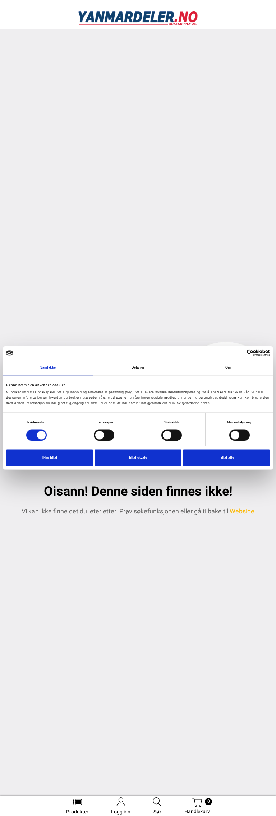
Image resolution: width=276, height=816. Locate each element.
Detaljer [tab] (138, 367)
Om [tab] (228, 367)
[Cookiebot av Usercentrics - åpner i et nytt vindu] (238, 353)
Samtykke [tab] (48, 367)
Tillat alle (226, 458)
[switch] (104, 435)
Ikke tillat (49, 458)
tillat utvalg (138, 458)
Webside (242, 511)
